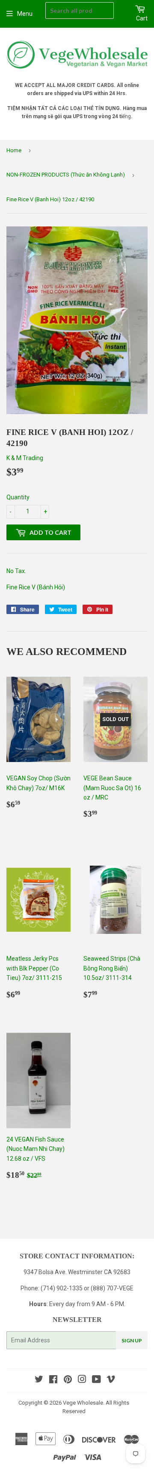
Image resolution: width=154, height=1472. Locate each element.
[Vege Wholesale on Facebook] (53, 1380)
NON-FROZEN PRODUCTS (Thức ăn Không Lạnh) (65, 174)
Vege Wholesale (83, 1403)
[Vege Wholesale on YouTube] (96, 1380)
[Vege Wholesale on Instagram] (82, 1380)
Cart (142, 18)
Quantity (18, 497)
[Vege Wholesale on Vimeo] (111, 1380)
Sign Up (131, 1340)
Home (13, 150)
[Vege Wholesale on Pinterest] (67, 1380)
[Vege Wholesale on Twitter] (39, 1380)
